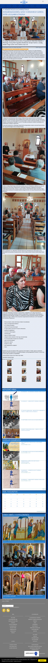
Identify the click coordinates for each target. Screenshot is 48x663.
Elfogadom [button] (42, 660)
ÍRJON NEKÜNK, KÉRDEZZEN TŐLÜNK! (35, 646)
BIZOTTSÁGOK (35, 626)
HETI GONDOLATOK (13, 646)
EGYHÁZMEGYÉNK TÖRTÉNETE (35, 617)
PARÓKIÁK (35, 621)
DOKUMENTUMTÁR (35, 638)
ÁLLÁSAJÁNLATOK (13, 626)
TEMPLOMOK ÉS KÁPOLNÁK (35, 627)
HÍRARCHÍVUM (13, 631)
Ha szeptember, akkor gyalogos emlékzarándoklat (32, 420)
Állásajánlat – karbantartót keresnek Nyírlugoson (32, 401)
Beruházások (42, 653)
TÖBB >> (44, 489)
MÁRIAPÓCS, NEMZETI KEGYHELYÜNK (35, 619)
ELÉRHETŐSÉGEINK (35, 644)
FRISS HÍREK (13, 617)
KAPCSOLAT (35, 641)
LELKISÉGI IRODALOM (13, 648)
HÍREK (11, 599)
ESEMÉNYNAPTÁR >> (41, 511)
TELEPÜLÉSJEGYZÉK (35, 629)
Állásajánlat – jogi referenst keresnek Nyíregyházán (33, 391)
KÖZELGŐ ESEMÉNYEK (13, 624)
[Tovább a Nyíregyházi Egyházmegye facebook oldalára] (4, 610)
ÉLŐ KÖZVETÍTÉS (35, 639)
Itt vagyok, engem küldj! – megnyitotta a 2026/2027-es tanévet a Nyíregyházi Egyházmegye (33, 411)
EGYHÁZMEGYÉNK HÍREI (13, 619)
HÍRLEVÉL (13, 632)
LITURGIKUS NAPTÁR (13, 644)
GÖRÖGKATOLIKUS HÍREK (13, 621)
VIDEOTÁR (35, 636)
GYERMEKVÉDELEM (35, 649)
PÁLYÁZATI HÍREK (13, 627)
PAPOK (35, 622)
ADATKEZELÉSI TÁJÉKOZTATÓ (35, 648)
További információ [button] (17, 661)
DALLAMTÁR (35, 634)
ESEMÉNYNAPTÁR (13, 629)
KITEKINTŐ (13, 622)
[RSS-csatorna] (8, 610)
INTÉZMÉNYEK (35, 624)
